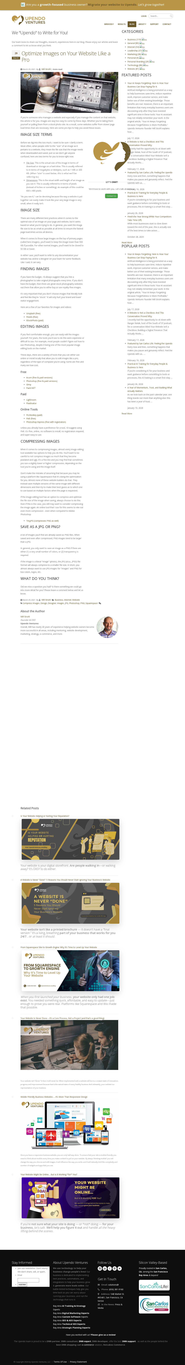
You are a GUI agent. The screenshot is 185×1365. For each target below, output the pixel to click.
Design (43, 603)
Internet (67, 599)
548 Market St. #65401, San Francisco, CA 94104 (111, 1297)
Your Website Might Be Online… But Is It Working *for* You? (49, 1174)
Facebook (110, 1268)
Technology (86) (135, 65)
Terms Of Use (60, 1361)
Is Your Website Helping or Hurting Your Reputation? (45, 816)
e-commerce (88, 1344)
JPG (66, 603)
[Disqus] (69, 686)
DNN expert (85, 1341)
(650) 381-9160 (116, 1289)
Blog (132, 24)
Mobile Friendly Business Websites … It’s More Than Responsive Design (54, 1096)
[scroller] (180, 1361)
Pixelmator (31, 403)
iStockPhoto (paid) (35, 320)
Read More (127, 242)
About (141, 24)
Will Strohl (46, 69)
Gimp (28, 384)
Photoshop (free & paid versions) (41, 381)
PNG (82, 603)
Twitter (119, 1268)
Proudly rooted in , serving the (153, 1272)
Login (143, 16)
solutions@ (113, 1284)
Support (154, 24)
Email (20, 1275)
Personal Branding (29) (138, 61)
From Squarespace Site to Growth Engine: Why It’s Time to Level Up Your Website (59, 947)
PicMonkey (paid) (34, 415)
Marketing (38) (134, 54)
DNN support (129, 1341)
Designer (52, 603)
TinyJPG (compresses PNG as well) (42, 520)
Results (121, 24)
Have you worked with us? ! (91, 1334)
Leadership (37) (135, 50)
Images (60, 603)
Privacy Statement (78, 1361)
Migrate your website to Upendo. (112, 5)
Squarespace (92, 603)
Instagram (100, 1268)
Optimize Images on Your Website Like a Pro (66, 56)
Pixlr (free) (31, 418)
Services (108, 24)
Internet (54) (133, 47)
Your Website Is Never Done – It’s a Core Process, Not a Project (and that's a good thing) (62, 1018)
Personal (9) (133, 57)
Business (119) (134, 39)
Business (59, 599)
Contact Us (111, 196)
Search (171, 16)
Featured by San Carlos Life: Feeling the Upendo (149, 172)
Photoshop (74, 603)
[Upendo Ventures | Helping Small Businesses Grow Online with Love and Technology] (28, 20)
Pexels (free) (32, 317)
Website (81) (133, 68)
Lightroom (31, 399)
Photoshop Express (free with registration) (46, 422)
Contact (167, 24)
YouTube (105, 1268)
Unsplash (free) (33, 313)
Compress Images (31, 603)
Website (76, 599)
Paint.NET (31, 388)
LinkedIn (114, 1268)
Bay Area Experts (70, 1316)
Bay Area (71, 1313)
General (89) (133, 43)
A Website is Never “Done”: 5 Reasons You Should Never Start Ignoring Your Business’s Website (65, 879)
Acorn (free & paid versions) (39, 377)
